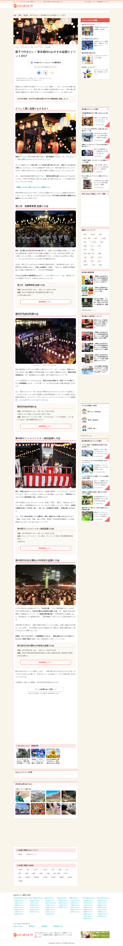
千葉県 (45, 877)
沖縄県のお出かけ (102, 916)
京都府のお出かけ (75, 903)
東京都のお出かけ (50, 900)
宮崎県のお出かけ (102, 911)
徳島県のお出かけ (88, 918)
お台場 (20, 869)
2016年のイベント (32, 854)
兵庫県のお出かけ (75, 905)
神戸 (96, 238)
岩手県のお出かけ (19, 907)
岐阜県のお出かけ (63, 903)
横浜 (20, 873)
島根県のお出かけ (88, 909)
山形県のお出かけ (19, 911)
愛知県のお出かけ (63, 900)
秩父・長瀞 (57, 873)
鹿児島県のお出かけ (103, 914)
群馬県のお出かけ (50, 909)
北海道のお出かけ (19, 900)
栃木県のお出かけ (50, 911)
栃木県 (70, 877)
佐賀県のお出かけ (102, 903)
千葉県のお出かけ (50, 905)
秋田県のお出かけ (19, 909)
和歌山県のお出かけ (76, 909)
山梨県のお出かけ (34, 903)
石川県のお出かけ (34, 907)
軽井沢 (86, 265)
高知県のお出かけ (88, 914)
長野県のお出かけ (34, 900)
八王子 (36, 869)
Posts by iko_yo (86, 436)
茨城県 (20, 881)
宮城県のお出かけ (19, 903)
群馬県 (62, 877)
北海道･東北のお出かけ (20, 898)
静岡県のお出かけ (63, 907)
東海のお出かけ (62, 898)
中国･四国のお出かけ (88, 898)
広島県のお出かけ (88, 900)
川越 (48, 873)
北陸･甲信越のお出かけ (36, 898)
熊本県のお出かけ (102, 907)
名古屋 (93, 234)
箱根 (34, 873)
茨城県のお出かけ (50, 914)
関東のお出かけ (49, 898)
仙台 (85, 242)
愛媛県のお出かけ (88, 911)
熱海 (92, 257)
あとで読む (88, 1)
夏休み (20, 854)
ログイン (107, 1)
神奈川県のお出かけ (51, 903)
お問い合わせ (18, 926)
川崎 (41, 873)
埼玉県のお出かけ (50, 907)
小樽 (93, 265)
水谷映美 (48, 47)
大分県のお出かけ (102, 909)
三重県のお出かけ (63, 905)
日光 (65, 873)
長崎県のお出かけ (102, 905)
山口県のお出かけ (88, 905)
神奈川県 (36, 877)
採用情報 (44, 926)
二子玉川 (44, 869)
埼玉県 (53, 877)
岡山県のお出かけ (88, 903)
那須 (20, 877)
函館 (100, 265)
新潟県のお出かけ (34, 905)
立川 (67, 869)
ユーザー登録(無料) (98, 1)
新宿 (60, 869)
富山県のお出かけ (34, 909)
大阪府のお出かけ (75, 900)
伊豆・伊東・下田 (89, 253)
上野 (53, 869)
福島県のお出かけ (19, 914)
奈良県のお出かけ (75, 907)
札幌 (85, 246)
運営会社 (32, 926)
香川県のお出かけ (88, 916)
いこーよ (18, 1)
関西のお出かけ (74, 898)
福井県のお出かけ (34, 911)
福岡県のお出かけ (102, 900)
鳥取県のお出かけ (88, 907)
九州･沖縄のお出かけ (103, 898)
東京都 (27, 877)
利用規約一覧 (58, 926)
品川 (28, 869)
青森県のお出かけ (19, 905)
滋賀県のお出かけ (75, 911)
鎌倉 (27, 873)
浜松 (99, 261)
